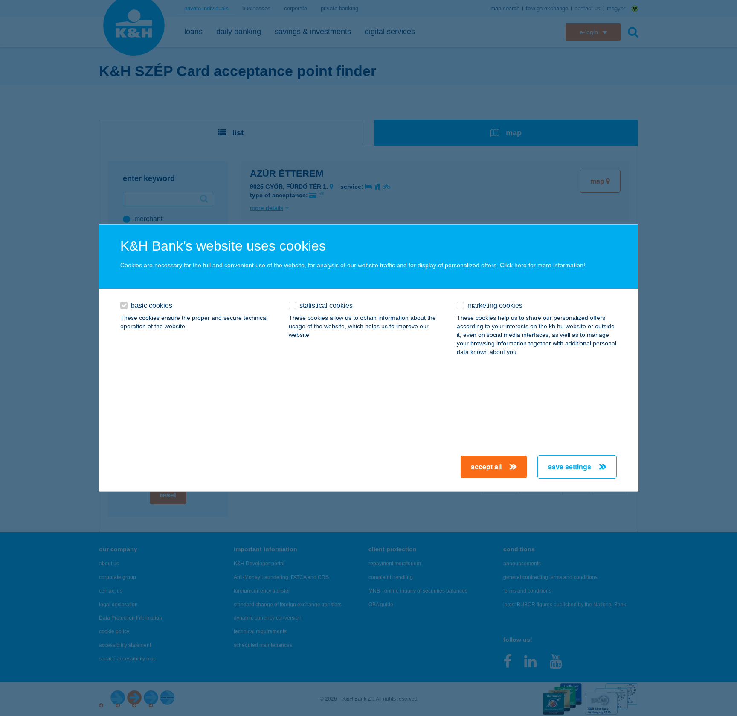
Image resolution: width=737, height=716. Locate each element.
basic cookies (151, 305)
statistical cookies (326, 305)
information (568, 265)
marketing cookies (494, 305)
